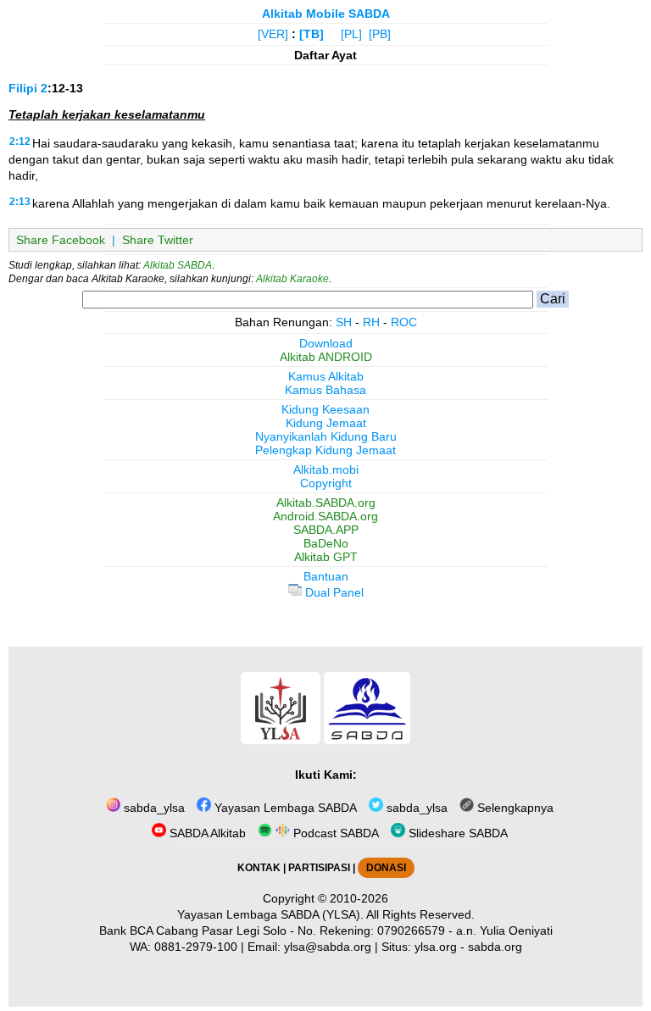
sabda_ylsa (152, 807)
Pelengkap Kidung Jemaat (325, 450)
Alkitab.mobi (326, 469)
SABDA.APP (326, 529)
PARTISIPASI (319, 868)
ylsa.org (436, 946)
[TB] (311, 34)
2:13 (20, 202)
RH (371, 322)
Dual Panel (333, 592)
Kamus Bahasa (325, 390)
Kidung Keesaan (325, 409)
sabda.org (495, 946)
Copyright (326, 483)
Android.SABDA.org (325, 516)
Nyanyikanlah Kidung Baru (326, 436)
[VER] (273, 34)
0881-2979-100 (195, 946)
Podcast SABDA (334, 833)
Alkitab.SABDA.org (326, 502)
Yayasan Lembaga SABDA (284, 807)
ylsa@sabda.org (327, 946)
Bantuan (325, 576)
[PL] (351, 34)
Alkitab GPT (326, 557)
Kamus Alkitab (326, 376)
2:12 (20, 141)
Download (326, 343)
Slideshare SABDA (456, 833)
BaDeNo (325, 543)
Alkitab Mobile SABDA (326, 13)
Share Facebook (60, 240)
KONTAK (259, 868)
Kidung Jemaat (326, 423)
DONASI (386, 868)
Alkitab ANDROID (326, 357)
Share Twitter (157, 240)
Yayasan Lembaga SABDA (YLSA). (270, 914)
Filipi (22, 88)
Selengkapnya (514, 807)
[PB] (380, 34)
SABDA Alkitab (206, 833)
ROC (404, 322)
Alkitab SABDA (177, 265)
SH (344, 322)
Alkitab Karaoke (292, 279)
